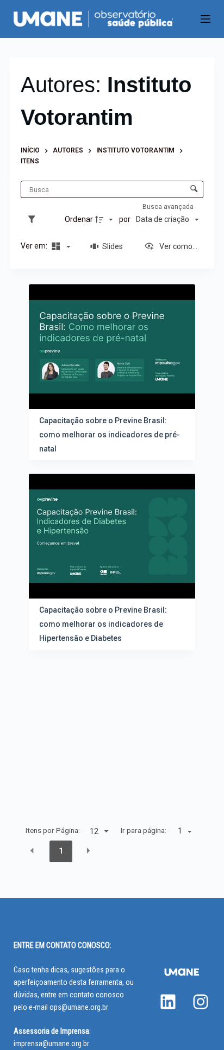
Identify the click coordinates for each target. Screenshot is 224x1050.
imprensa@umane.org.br (51, 1043)
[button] (32, 851)
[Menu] (205, 19)
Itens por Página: (53, 830)
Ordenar (79, 219)
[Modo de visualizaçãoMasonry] (59, 246)
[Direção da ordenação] (105, 220)
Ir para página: (143, 830)
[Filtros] (34, 220)
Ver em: (35, 245)
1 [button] (61, 851)
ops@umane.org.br (78, 1007)
